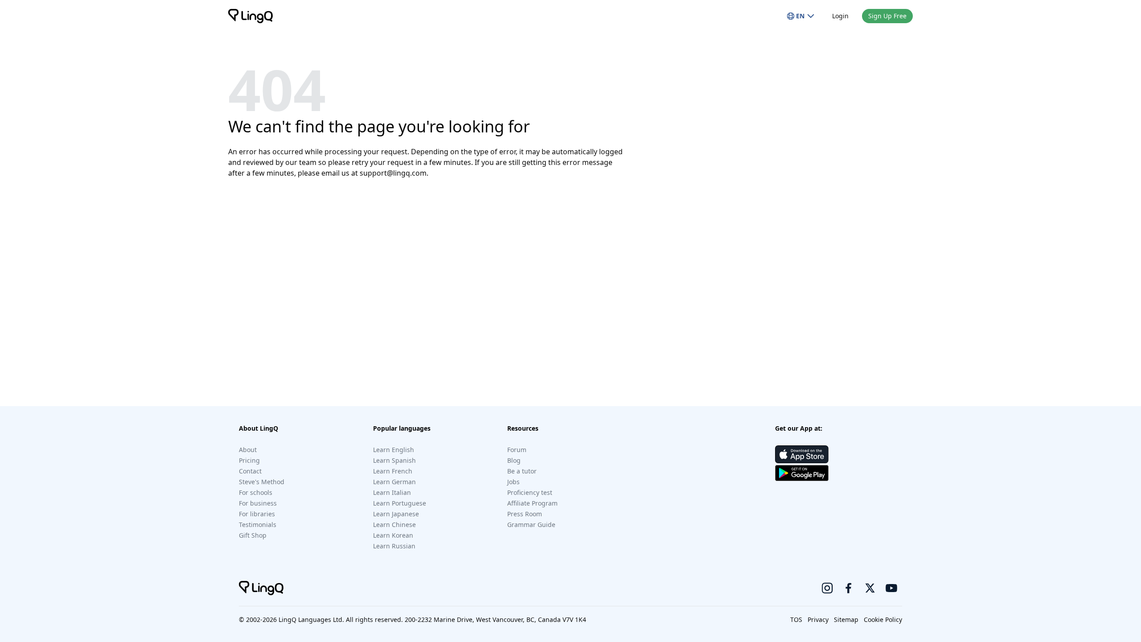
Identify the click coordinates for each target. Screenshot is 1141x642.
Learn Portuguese (399, 503)
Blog (514, 460)
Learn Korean (393, 535)
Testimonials (257, 524)
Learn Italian (392, 492)
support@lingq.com (393, 173)
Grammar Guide (531, 524)
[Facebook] (848, 588)
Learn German (394, 481)
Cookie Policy (883, 619)
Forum (516, 449)
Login (840, 16)
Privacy (818, 619)
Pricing (249, 460)
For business (258, 503)
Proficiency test (529, 492)
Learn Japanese (396, 514)
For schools (255, 492)
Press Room (524, 514)
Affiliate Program (532, 503)
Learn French (392, 471)
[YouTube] (891, 588)
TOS (796, 619)
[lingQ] (250, 16)
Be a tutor (522, 471)
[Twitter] (870, 588)
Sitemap (846, 619)
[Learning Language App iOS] (802, 454)
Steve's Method (261, 481)
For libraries (257, 514)
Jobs (513, 481)
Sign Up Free (887, 16)
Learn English (393, 449)
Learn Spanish (394, 460)
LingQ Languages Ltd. (311, 619)
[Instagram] (827, 588)
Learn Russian (394, 546)
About (248, 449)
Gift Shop (253, 535)
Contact (250, 471)
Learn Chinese (394, 524)
